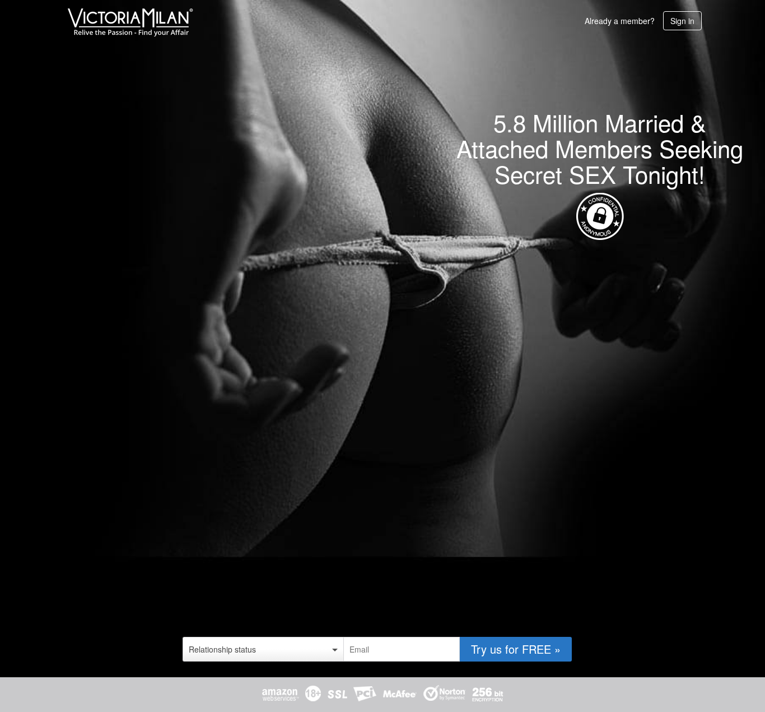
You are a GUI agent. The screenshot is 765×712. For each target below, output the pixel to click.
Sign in (682, 20)
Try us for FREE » (516, 649)
